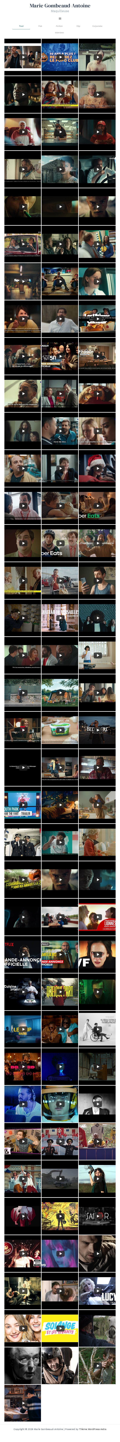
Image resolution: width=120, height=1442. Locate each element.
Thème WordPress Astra (92, 1429)
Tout (21, 26)
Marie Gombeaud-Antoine (60, 5)
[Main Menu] (60, 18)
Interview (59, 32)
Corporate (97, 26)
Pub (40, 26)
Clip (78, 26)
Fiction (59, 26)
